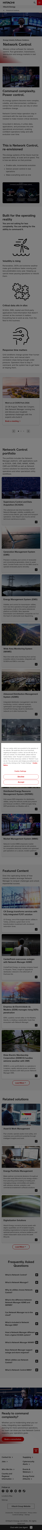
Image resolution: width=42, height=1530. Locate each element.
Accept (21, 782)
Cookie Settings (20, 771)
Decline (21, 777)
